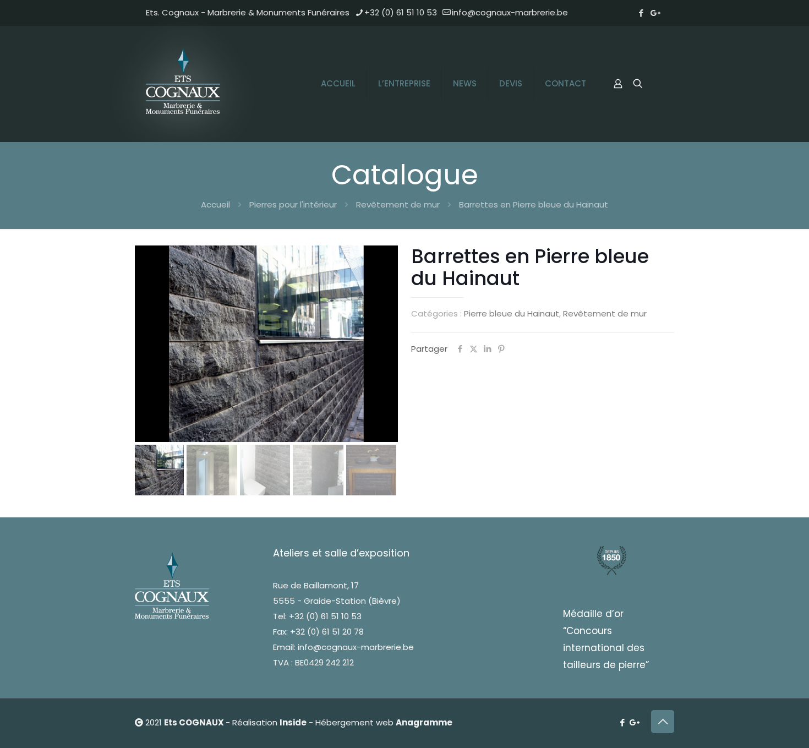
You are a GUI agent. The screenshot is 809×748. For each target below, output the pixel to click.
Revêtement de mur (398, 204)
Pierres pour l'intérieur (293, 204)
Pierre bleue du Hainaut (511, 313)
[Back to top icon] (662, 721)
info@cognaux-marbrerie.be (510, 12)
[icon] (656, 13)
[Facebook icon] (641, 13)
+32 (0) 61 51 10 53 (400, 12)
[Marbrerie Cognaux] (184, 83)
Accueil (215, 204)
